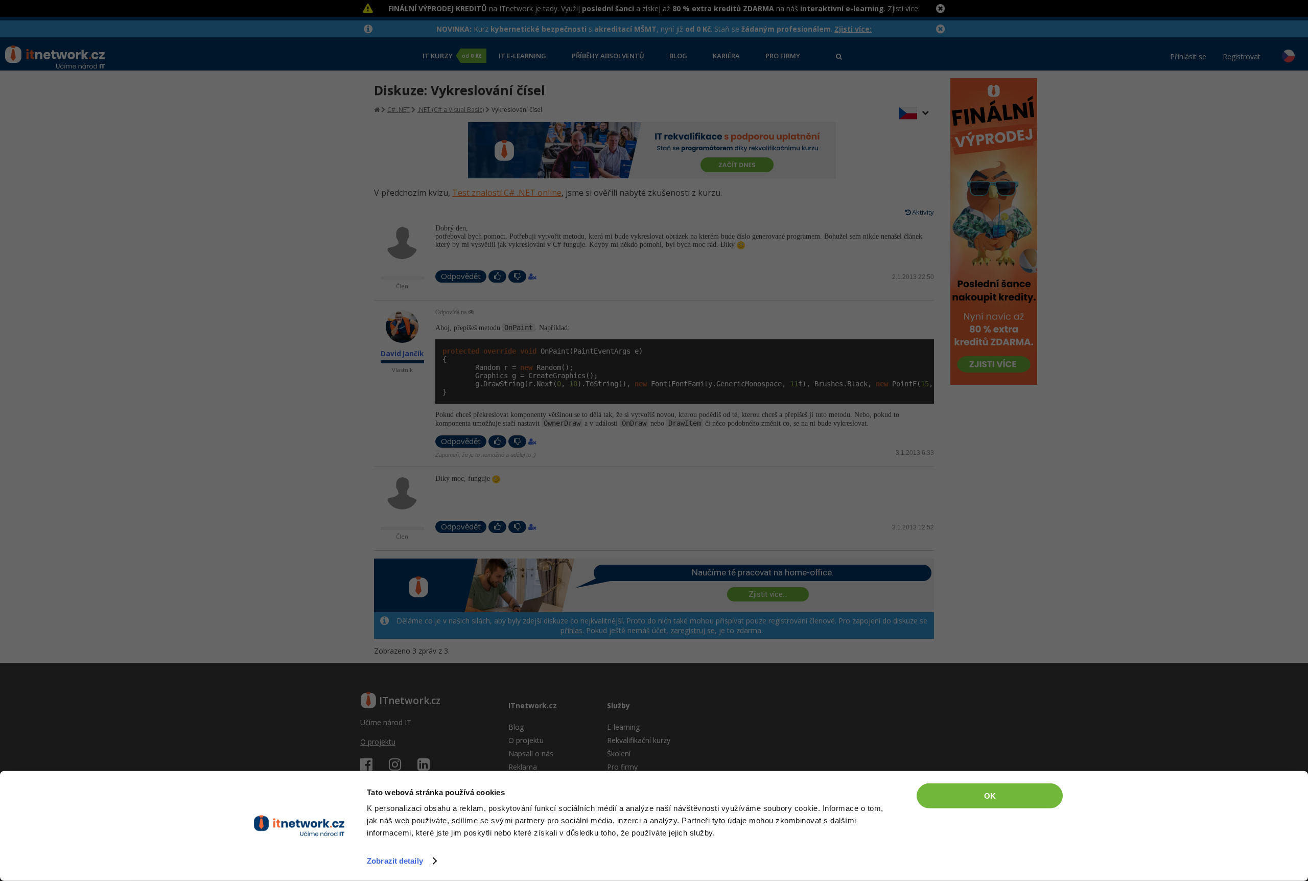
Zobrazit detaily (395, 860)
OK (990, 796)
